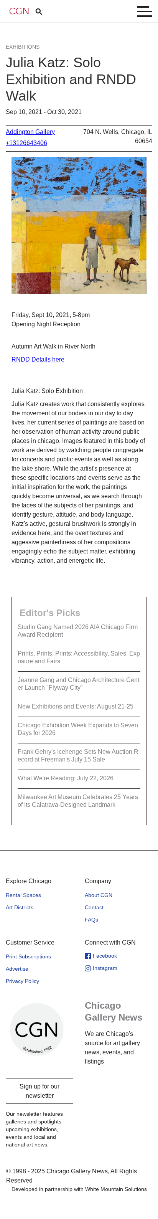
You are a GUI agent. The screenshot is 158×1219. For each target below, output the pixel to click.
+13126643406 (26, 143)
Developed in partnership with (79, 1189)
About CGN (98, 895)
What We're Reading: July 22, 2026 (66, 778)
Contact (94, 907)
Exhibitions (23, 47)
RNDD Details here (38, 359)
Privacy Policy (22, 981)
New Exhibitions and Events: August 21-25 (75, 706)
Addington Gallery (30, 132)
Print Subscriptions (28, 956)
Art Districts (19, 907)
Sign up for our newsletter (39, 1091)
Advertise (17, 968)
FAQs (91, 919)
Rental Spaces (23, 895)
